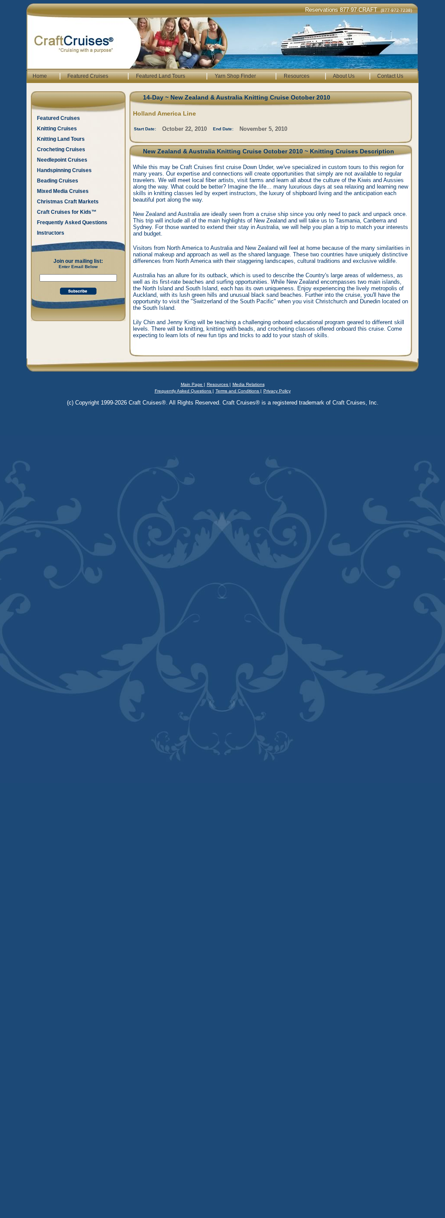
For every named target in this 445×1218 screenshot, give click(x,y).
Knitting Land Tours (61, 139)
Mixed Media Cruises (63, 191)
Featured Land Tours (160, 76)
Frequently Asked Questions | (184, 390)
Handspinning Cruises (64, 170)
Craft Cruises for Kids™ (66, 212)
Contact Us (390, 76)
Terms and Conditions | (239, 390)
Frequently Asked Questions (72, 222)
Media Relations (248, 384)
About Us (344, 76)
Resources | (219, 384)
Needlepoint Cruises (62, 160)
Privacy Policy (277, 390)
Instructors (50, 233)
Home (40, 76)
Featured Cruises (87, 76)
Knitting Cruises (57, 129)
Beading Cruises (57, 181)
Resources (296, 76)
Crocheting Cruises (61, 149)
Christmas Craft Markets (68, 202)
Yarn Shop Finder (235, 76)
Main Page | (193, 384)
